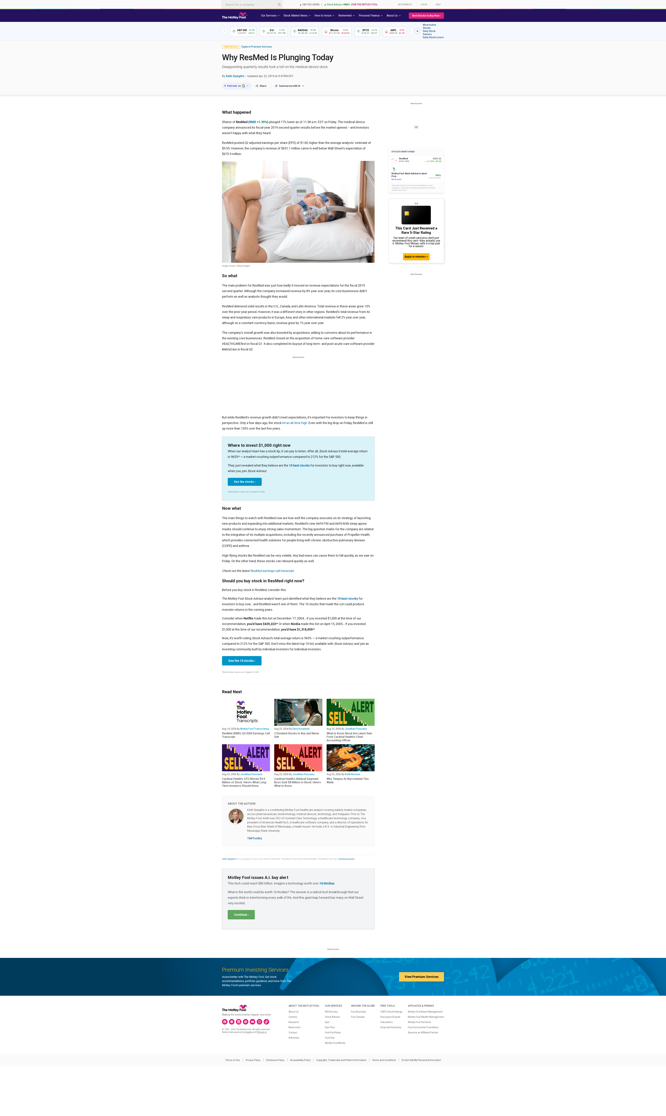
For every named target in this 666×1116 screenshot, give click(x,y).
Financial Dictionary (390, 1027)
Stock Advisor (332, 1017)
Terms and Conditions (384, 1060)
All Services (331, 1011)
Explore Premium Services (257, 46)
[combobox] (252, 4)
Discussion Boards (390, 1017)
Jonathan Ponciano (356, 728)
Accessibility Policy (300, 1060)
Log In (424, 4)
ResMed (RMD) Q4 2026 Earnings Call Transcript (246, 735)
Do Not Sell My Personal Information (421, 1060)
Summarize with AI (289, 86)
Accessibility (405, 4)
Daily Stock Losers (433, 37)
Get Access (396, 179)
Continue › (241, 914)
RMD (253, 122)
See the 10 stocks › (241, 660)
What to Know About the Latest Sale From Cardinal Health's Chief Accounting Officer (349, 737)
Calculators (386, 1022)
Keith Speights (235, 76)
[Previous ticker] (225, 31)
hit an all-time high (294, 423)
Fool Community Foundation (423, 1027)
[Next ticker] (417, 31)
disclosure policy (346, 859)
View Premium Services (421, 977)
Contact (293, 1032)
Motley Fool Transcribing (254, 728)
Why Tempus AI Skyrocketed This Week (348, 780)
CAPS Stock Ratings (391, 1011)
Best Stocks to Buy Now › (426, 15)
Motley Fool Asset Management (425, 1011)
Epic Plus (330, 1027)
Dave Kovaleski (301, 728)
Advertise (294, 1037)
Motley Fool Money (335, 1043)
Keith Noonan (352, 774)
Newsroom (295, 1027)
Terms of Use (232, 1060)
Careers (293, 1017)
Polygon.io (262, 1032)
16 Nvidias (326, 883)
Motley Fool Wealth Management (426, 1017)
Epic (327, 1022)
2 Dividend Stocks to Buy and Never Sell (296, 735)
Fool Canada (358, 1017)
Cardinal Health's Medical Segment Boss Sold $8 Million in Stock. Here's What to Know (297, 782)
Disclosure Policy (275, 1060)
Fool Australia (358, 1011)
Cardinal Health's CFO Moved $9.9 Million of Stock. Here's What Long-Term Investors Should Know (244, 782)
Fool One (330, 1037)
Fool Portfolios (333, 1032)
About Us (294, 1011)
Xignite (248, 1032)
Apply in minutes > (416, 256)
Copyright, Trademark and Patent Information (341, 1060)
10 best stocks (299, 465)
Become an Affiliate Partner (423, 1032)
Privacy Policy (253, 1060)
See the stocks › (244, 481)
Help (438, 4)
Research (294, 1022)
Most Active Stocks (429, 26)
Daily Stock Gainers (429, 33)
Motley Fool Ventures (419, 1022)
